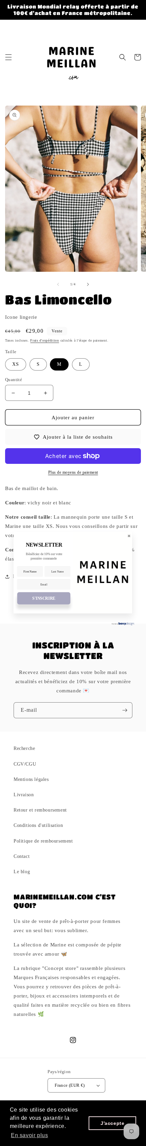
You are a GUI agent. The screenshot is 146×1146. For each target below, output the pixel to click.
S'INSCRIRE (43, 598)
